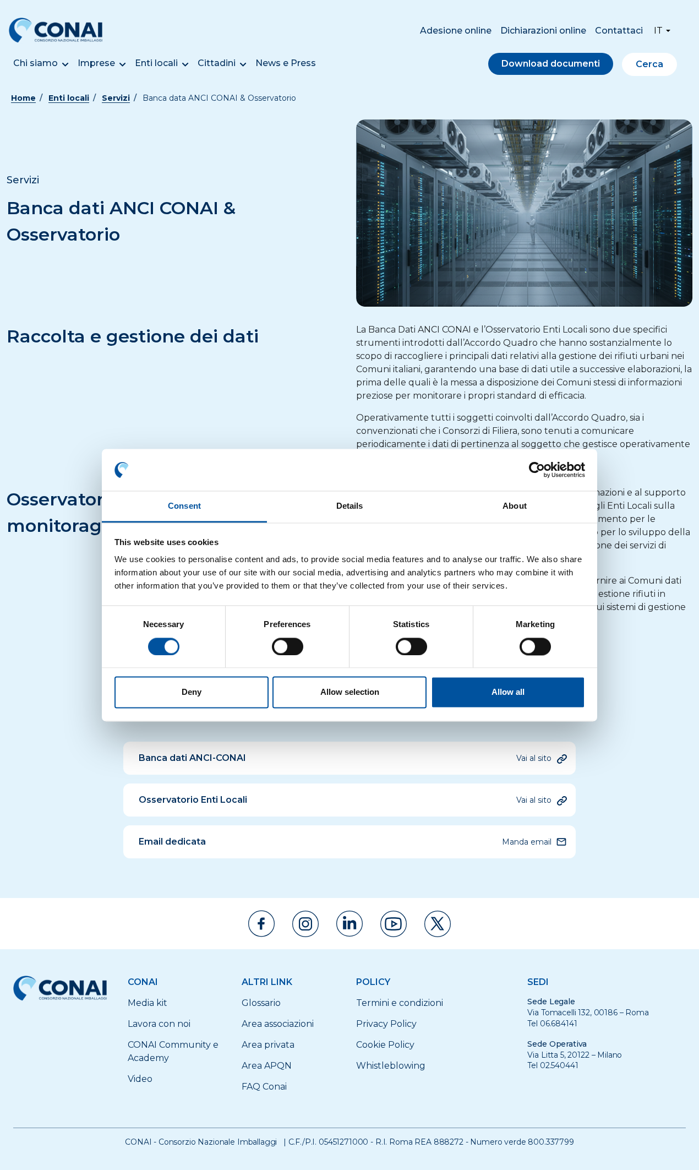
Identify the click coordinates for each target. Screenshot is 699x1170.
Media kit (147, 1003)
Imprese (96, 63)
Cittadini (217, 63)
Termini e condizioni (399, 1003)
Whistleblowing (390, 1065)
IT (658, 30)
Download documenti (550, 63)
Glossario (261, 1003)
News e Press (285, 63)
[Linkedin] (349, 924)
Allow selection (349, 692)
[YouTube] (393, 924)
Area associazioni (278, 1024)
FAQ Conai (264, 1086)
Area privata (268, 1045)
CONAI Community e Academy (173, 1051)
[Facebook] (261, 923)
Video (140, 1079)
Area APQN (267, 1065)
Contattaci (619, 30)
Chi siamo (35, 63)
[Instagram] (305, 924)
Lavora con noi (159, 1024)
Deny (191, 692)
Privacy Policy (386, 1024)
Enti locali (156, 63)
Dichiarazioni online (543, 30)
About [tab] (515, 506)
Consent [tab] (184, 506)
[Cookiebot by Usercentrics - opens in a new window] (537, 469)
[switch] (287, 646)
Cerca (649, 64)
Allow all (508, 692)
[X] (437, 924)
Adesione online (456, 30)
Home (23, 98)
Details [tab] (349, 506)
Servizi (116, 98)
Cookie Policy (385, 1045)
